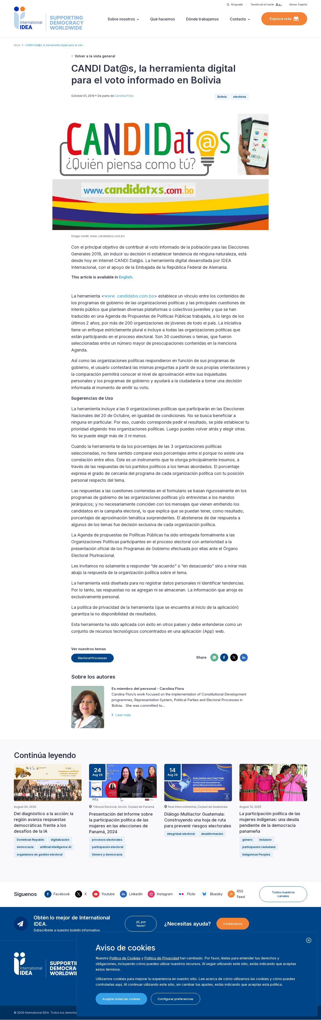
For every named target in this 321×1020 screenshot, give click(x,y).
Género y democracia (107, 854)
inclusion (265, 839)
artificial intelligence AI (55, 847)
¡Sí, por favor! (141, 923)
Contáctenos (232, 924)
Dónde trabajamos (202, 19)
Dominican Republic (30, 839)
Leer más (123, 715)
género (247, 839)
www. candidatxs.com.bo (129, 295)
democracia (25, 847)
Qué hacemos (162, 19)
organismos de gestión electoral (39, 854)
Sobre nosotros (121, 19)
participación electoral (107, 847)
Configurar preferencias (175, 999)
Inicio (17, 45)
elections (239, 96)
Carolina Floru (124, 96)
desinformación (212, 834)
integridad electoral (181, 834)
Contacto (238, 19)
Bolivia (222, 96)
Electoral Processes (92, 658)
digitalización (60, 839)
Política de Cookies (125, 958)
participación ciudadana (258, 847)
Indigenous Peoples (256, 854)
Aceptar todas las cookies (121, 999)
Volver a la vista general (95, 56)
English (125, 277)
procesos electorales (107, 839)
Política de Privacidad (161, 958)
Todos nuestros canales (283, 894)
